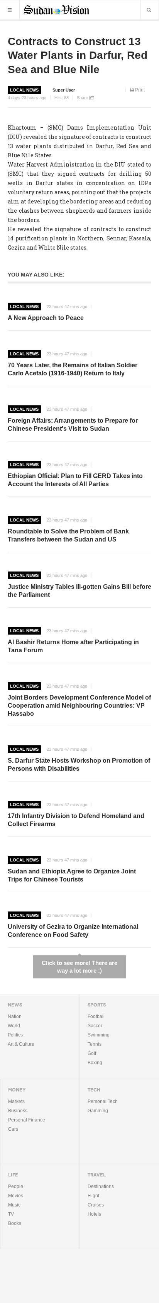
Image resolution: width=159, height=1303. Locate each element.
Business (17, 1110)
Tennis (94, 1044)
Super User (63, 90)
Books (14, 1223)
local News (24, 90)
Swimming (99, 1035)
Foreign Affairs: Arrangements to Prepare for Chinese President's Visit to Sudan (73, 424)
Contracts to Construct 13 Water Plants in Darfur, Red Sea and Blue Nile (77, 55)
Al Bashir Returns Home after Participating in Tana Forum (73, 646)
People (15, 1186)
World (14, 1025)
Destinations (101, 1186)
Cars (13, 1129)
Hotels (94, 1214)
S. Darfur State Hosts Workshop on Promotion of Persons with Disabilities (79, 764)
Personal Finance (26, 1120)
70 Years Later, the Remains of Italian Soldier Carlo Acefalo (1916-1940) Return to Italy (72, 369)
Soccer (95, 1025)
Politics (15, 1035)
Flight (93, 1195)
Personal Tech (103, 1101)
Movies (15, 1195)
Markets (16, 1101)
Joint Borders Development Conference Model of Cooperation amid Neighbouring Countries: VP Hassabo (79, 705)
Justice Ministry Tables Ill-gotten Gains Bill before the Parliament (79, 590)
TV (11, 1214)
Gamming (98, 1110)
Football (96, 1016)
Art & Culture (21, 1044)
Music (14, 1205)
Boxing (95, 1062)
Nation (15, 1016)
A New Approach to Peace (46, 318)
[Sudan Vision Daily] (56, 9)
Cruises (96, 1205)
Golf (92, 1053)
